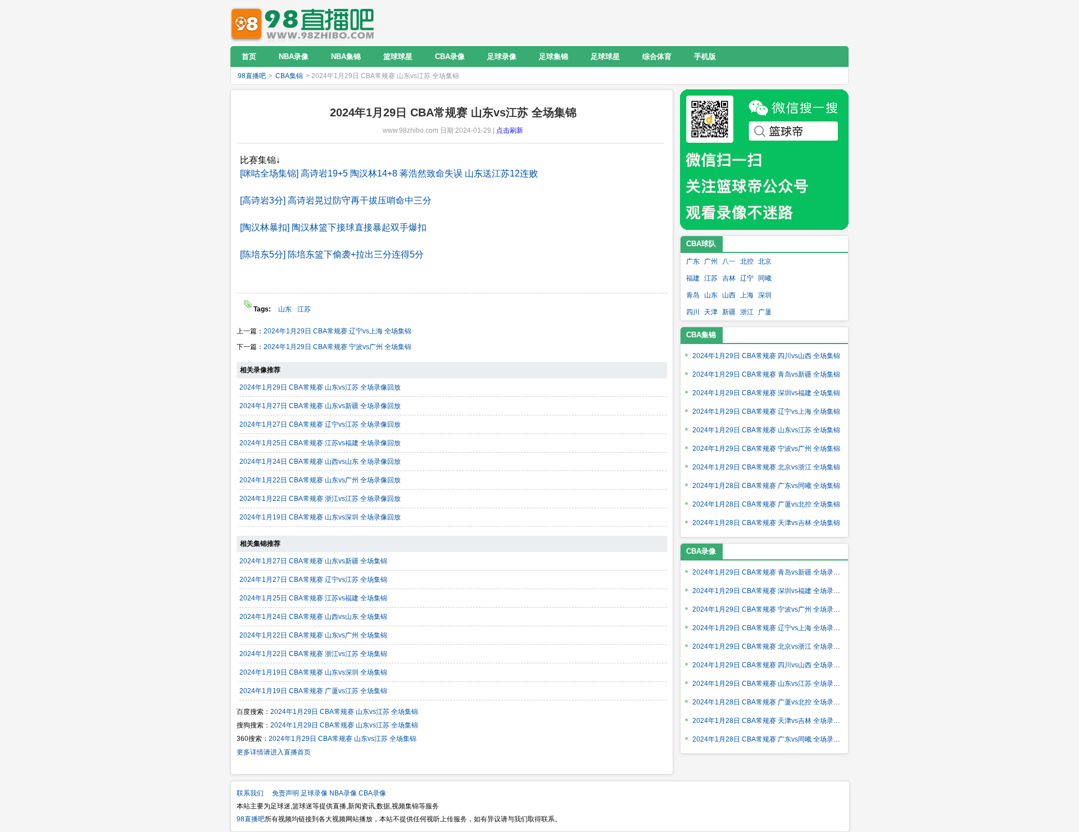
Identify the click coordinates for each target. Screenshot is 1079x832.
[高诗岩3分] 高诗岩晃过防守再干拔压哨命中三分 (336, 200)
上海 (747, 295)
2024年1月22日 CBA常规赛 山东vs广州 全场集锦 (313, 635)
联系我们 (250, 793)
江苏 (304, 309)
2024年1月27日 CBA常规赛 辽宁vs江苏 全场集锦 (313, 580)
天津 (711, 312)
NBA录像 (343, 793)
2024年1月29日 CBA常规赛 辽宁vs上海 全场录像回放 (773, 628)
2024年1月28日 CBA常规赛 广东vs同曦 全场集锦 (766, 486)
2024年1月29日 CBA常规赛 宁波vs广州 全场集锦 (337, 347)
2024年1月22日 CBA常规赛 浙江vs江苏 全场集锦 (313, 654)
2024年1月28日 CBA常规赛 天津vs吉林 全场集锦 (766, 523)
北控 (747, 261)
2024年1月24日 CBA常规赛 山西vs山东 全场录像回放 (320, 461)
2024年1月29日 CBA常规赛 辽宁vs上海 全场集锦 (337, 331)
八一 (729, 261)
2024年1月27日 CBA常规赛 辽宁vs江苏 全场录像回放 (320, 424)
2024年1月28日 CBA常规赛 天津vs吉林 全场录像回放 (773, 721)
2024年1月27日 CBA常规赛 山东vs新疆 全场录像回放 (320, 406)
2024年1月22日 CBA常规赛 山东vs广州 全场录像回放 (320, 480)
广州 (711, 261)
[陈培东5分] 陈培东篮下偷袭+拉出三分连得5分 (332, 254)
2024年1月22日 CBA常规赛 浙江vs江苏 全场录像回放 (320, 499)
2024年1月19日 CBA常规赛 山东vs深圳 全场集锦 (313, 672)
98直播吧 (305, 23)
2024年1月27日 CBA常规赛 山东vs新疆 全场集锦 (313, 561)
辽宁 (747, 278)
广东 (693, 261)
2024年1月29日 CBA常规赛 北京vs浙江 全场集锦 (766, 467)
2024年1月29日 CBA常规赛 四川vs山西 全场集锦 (766, 356)
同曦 (765, 278)
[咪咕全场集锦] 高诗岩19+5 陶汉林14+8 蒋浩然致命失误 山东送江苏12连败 (389, 173)
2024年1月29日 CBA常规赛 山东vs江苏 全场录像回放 (320, 387)
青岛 (693, 295)
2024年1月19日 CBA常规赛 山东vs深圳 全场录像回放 (320, 517)
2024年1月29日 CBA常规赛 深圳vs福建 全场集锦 (766, 393)
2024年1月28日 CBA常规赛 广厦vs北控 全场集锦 (766, 504)
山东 (285, 309)
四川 (693, 312)
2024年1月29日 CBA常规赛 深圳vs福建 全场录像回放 (773, 591)
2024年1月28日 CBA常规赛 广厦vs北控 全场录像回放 (773, 702)
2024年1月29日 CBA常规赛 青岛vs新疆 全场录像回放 (773, 572)
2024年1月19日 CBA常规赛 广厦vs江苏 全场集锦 (313, 691)
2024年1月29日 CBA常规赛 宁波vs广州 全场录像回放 (773, 609)
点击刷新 (509, 130)
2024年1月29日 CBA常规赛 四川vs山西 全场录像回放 (773, 665)
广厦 (765, 312)
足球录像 (314, 793)
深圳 (765, 295)
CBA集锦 (289, 76)
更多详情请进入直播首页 (274, 752)
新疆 (729, 312)
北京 (765, 261)
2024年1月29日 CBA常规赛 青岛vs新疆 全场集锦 (766, 374)
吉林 (729, 278)
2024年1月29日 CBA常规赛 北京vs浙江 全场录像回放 (773, 646)
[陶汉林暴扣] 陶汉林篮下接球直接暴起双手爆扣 (333, 227)
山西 (729, 295)
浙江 (747, 312)
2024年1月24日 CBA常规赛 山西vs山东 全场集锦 (313, 617)
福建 (693, 278)
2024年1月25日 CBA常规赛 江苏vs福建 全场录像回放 (320, 443)
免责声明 (285, 793)
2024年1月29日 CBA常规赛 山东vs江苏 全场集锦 (344, 712)
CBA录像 (372, 793)
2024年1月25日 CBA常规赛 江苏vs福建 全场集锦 (313, 598)
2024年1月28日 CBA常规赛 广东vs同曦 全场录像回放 (773, 739)
